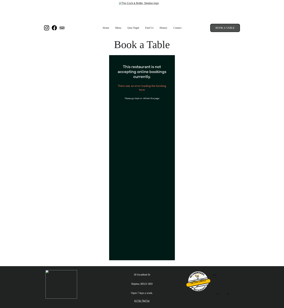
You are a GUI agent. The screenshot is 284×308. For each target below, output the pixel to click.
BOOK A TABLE (225, 27)
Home (106, 27)
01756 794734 (141, 300)
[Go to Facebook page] (55, 27)
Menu (118, 27)
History (163, 27)
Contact (177, 27)
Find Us (149, 27)
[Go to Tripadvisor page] (62, 27)
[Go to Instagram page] (48, 27)
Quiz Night (133, 27)
